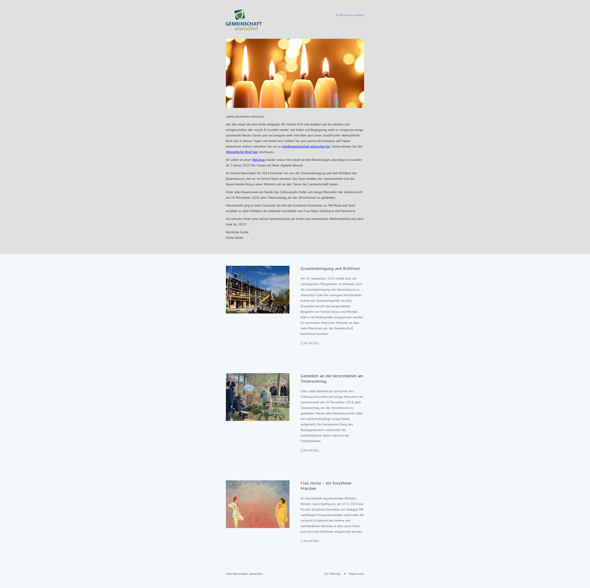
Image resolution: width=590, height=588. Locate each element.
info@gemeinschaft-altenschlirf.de (306, 146)
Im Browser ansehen (350, 15)
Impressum (356, 574)
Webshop (258, 160)
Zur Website (332, 574)
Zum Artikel (310, 343)
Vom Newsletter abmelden (244, 574)
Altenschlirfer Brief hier (242, 152)
